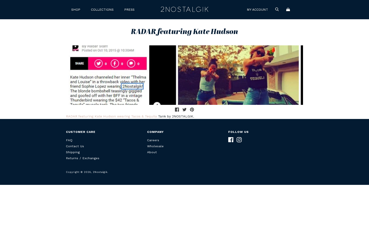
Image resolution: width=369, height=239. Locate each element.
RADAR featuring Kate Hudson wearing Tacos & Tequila (111, 116)
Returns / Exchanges (83, 158)
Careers (153, 140)
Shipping (73, 152)
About (152, 152)
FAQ (69, 140)
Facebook (230, 139)
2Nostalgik (184, 9)
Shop (75, 10)
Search (277, 9)
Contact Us (75, 146)
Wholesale (155, 146)
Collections (102, 10)
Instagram (239, 139)
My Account (257, 10)
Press (129, 10)
